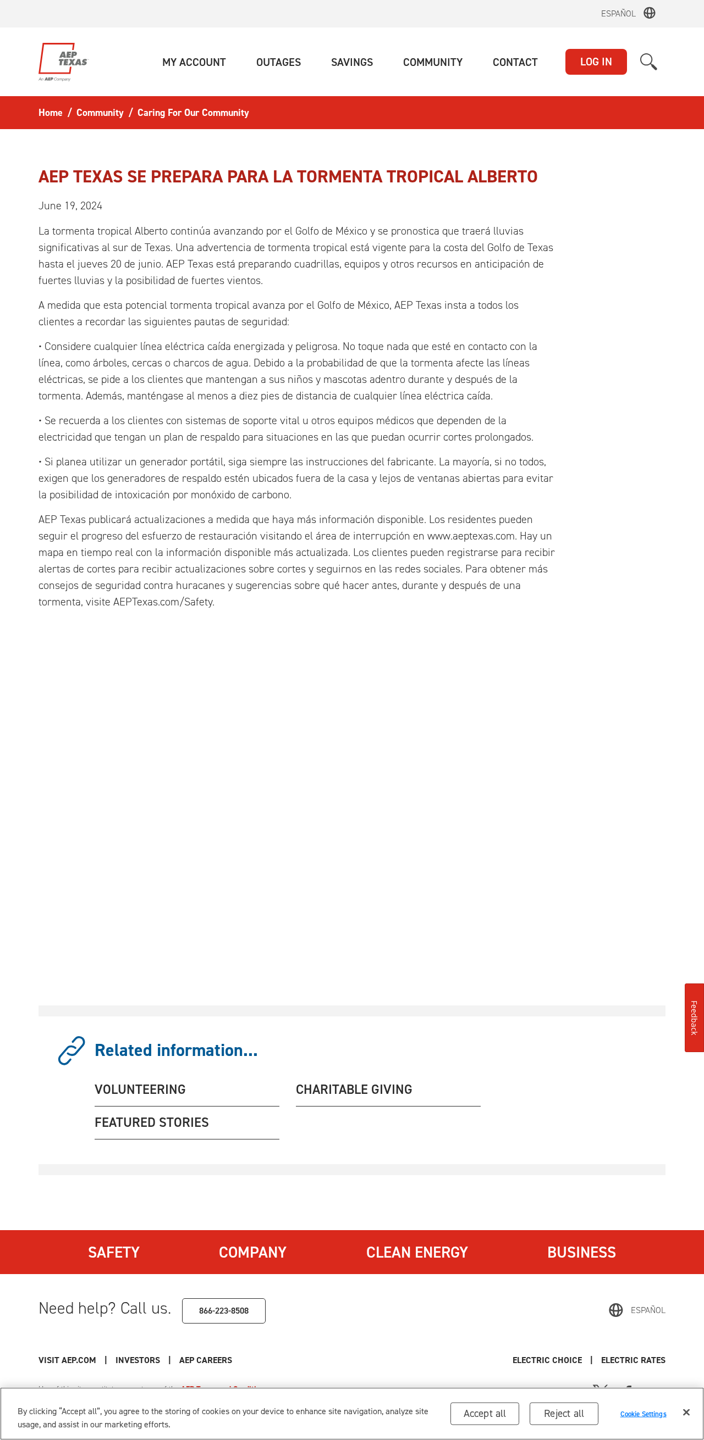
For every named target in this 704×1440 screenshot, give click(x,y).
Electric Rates (633, 1360)
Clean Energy (417, 1252)
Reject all (564, 1413)
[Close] (686, 1412)
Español (618, 13)
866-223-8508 (224, 1310)
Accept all (485, 1413)
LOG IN (596, 61)
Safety (114, 1252)
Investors (138, 1360)
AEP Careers (205, 1360)
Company (253, 1252)
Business (581, 1252)
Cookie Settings (643, 1413)
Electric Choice (547, 1360)
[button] (194, 62)
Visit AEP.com (67, 1360)
